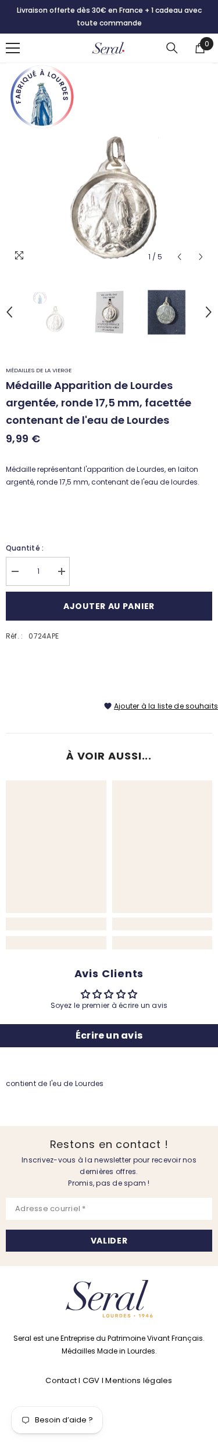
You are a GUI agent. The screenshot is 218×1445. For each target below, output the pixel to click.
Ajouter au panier (109, 606)
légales (158, 1380)
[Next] (201, 257)
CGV (91, 1380)
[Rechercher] (172, 48)
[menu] (13, 48)
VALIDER (109, 1240)
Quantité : (25, 548)
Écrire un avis (109, 1035)
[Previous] (179, 257)
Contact (61, 1380)
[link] (56, 924)
